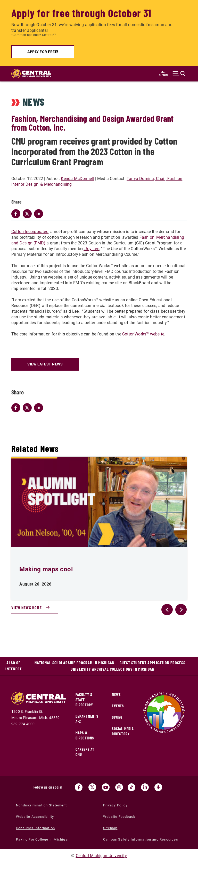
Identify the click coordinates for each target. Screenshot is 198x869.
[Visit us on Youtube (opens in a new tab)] (105, 787)
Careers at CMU (85, 752)
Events (118, 706)
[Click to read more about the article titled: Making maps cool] (99, 502)
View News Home (26, 607)
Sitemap (110, 828)
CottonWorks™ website (143, 334)
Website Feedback (119, 817)
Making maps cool (46, 569)
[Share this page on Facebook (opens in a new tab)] (17, 407)
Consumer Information (35, 828)
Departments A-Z (87, 719)
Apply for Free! (42, 52)
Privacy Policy (115, 805)
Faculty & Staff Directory (84, 699)
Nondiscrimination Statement (41, 805)
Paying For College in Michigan (43, 839)
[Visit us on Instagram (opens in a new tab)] (119, 787)
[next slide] (181, 609)
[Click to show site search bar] (179, 73)
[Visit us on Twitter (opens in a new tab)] (92, 787)
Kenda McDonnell (77, 178)
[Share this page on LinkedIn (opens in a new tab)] (39, 407)
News (116, 694)
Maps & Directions (85, 735)
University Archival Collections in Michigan (112, 668)
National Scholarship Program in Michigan (74, 662)
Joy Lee (91, 248)
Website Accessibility (35, 817)
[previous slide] (167, 609)
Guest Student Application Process (152, 662)
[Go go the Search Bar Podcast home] (158, 787)
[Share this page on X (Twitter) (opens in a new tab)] (28, 407)
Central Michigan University (101, 855)
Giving (117, 717)
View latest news (45, 364)
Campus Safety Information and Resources (140, 839)
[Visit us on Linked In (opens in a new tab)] (145, 787)
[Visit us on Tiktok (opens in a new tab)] (131, 787)
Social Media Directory (123, 731)
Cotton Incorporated (29, 231)
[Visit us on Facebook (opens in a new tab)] (78, 787)
